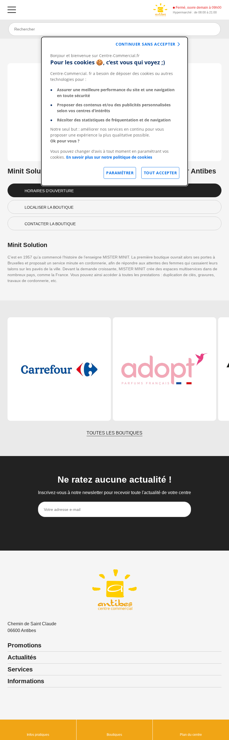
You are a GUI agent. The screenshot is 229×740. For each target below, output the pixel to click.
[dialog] (114, 111)
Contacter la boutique (50, 224)
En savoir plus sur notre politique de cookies (109, 157)
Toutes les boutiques (114, 433)
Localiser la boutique (49, 207)
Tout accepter (160, 172)
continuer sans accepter (145, 44)
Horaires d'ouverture (49, 191)
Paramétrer (119, 172)
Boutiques (114, 735)
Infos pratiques (38, 735)
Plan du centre (191, 735)
